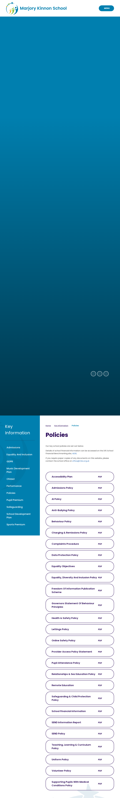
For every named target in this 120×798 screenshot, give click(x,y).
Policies (75, 425)
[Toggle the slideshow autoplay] (106, 373)
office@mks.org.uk (80, 461)
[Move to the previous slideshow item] (93, 373)
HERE (74, 453)
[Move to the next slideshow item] (99, 373)
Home (48, 425)
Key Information (61, 425)
